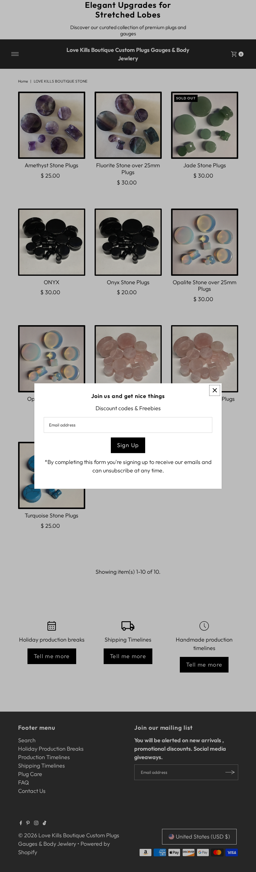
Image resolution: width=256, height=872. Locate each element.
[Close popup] (214, 390)
